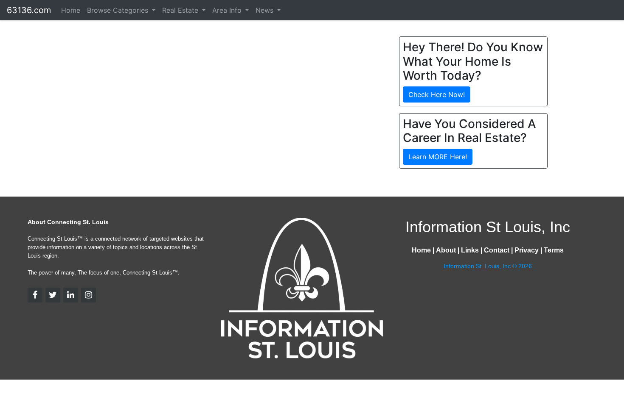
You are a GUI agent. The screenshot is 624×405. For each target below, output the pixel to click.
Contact (496, 250)
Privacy (526, 250)
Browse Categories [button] (118, 10)
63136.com (29, 10)
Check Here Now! (436, 94)
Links (470, 250)
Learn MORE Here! (437, 157)
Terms (554, 250)
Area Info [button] (228, 10)
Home (70, 10)
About (446, 250)
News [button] (265, 10)
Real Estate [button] (181, 10)
